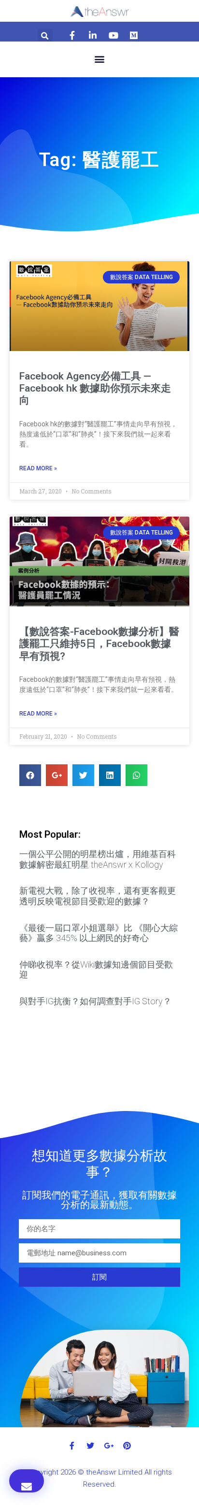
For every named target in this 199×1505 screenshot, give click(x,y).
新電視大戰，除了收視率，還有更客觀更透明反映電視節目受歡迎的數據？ (97, 896)
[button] (100, 59)
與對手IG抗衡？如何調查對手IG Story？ (95, 1001)
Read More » (38, 468)
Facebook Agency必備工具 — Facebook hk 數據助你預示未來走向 (95, 388)
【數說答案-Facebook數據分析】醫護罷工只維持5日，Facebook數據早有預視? (99, 643)
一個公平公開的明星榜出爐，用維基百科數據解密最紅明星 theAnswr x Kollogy (97, 859)
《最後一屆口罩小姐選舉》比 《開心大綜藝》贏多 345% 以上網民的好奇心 (98, 933)
